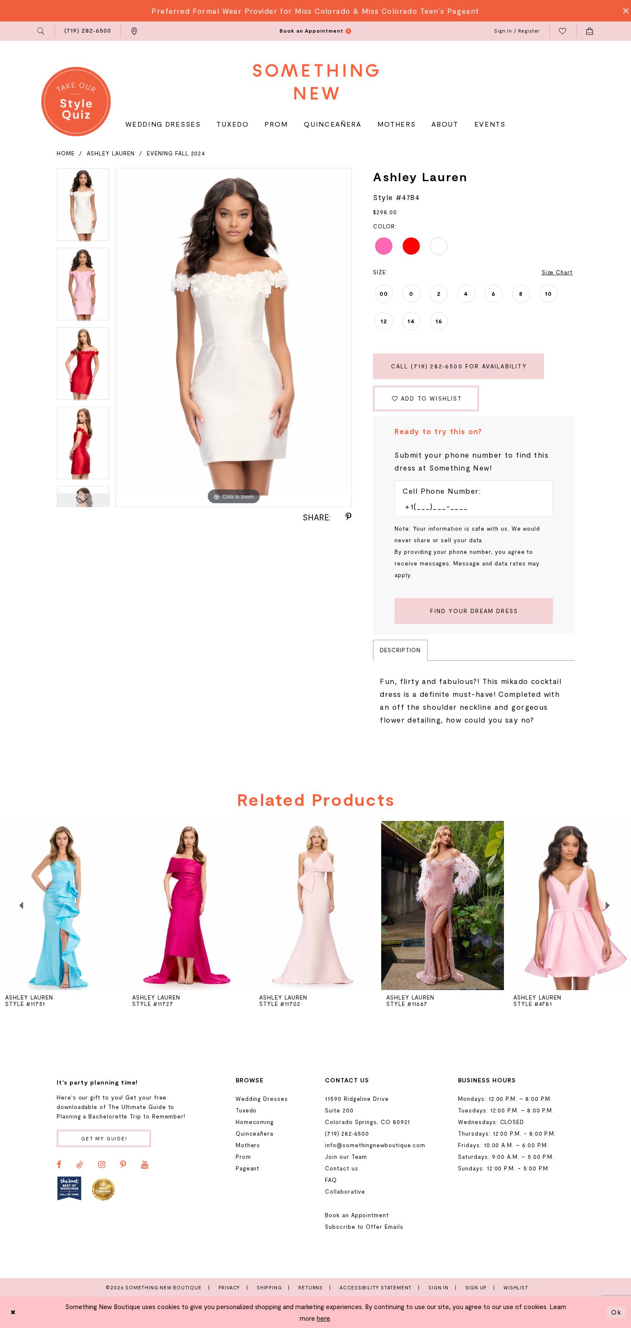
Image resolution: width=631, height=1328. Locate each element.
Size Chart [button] (557, 272)
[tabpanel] (83, 207)
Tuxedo (246, 1110)
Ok (616, 1312)
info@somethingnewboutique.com (375, 1145)
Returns (310, 1287)
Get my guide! (104, 1138)
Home (66, 153)
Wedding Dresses (262, 1098)
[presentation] (61, 905)
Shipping (269, 1287)
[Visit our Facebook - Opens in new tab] (59, 1165)
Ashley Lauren (111, 153)
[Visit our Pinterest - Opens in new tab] (123, 1165)
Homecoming (255, 1121)
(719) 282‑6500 (347, 1133)
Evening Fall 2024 (176, 153)
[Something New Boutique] (316, 82)
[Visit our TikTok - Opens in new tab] (79, 1165)
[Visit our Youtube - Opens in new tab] (144, 1165)
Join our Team (346, 1156)
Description (400, 650)
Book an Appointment (357, 1215)
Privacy (229, 1287)
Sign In (438, 1287)
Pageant (248, 1168)
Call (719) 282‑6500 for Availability (459, 366)
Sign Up (476, 1287)
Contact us (341, 1168)
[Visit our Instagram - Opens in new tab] (101, 1165)
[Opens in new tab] (69, 1188)
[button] (41, 31)
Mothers (248, 1145)
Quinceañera (254, 1133)
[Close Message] (623, 11)
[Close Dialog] (13, 1312)
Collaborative (345, 1191)
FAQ (331, 1179)
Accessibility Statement (376, 1287)
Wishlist (516, 1287)
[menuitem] (41, 31)
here (323, 1318)
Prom (243, 1156)
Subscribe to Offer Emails (364, 1226)
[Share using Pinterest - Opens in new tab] (349, 517)
